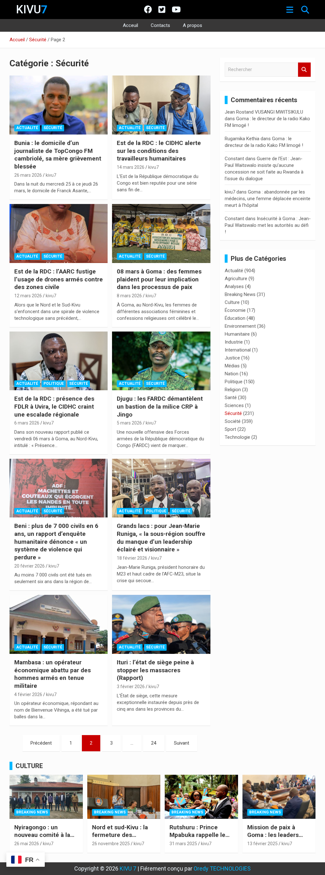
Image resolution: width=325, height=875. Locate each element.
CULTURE (29, 766)
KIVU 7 (128, 868)
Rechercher (304, 69)
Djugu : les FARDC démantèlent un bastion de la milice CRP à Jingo (160, 406)
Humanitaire (237, 334)
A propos (192, 25)
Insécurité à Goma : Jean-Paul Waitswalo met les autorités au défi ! (268, 225)
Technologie (237, 437)
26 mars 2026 (28, 175)
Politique (53, 383)
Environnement (240, 326)
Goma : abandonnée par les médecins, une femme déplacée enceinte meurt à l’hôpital (267, 198)
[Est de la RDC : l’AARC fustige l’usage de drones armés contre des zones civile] (58, 233)
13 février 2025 (262, 843)
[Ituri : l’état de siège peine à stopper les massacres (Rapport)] (161, 624)
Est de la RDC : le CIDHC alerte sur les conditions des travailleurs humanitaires (159, 150)
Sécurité (52, 128)
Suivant (181, 743)
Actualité (27, 128)
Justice (232, 358)
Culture (232, 302)
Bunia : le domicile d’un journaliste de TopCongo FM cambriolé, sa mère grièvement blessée (57, 154)
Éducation (235, 318)
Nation (231, 374)
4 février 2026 (28, 694)
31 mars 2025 (183, 843)
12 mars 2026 (28, 295)
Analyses (234, 286)
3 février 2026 (131, 686)
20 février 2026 (29, 566)
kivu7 (51, 175)
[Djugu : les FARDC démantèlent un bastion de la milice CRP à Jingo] (161, 361)
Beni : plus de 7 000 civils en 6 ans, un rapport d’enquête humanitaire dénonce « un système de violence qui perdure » (56, 541)
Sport (230, 429)
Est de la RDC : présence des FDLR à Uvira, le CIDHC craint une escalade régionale (54, 406)
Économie (235, 310)
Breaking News (240, 294)
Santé (231, 397)
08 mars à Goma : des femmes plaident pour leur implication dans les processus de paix (159, 279)
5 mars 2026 (129, 422)
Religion (233, 389)
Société (233, 421)
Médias (232, 366)
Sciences (234, 405)
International (238, 350)
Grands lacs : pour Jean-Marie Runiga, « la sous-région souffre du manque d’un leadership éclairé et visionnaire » (161, 537)
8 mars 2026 (129, 295)
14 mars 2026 (130, 167)
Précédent (41, 743)
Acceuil (130, 25)
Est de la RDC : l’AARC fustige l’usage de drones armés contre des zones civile (58, 279)
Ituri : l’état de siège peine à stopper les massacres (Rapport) (155, 670)
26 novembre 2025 (111, 843)
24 (153, 743)
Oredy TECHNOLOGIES (222, 868)
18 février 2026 (132, 558)
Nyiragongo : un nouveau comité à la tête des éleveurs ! (42, 835)
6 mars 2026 (26, 422)
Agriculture (236, 278)
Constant (234, 158)
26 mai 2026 (26, 843)
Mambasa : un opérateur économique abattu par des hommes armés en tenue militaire (52, 674)
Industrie (234, 342)
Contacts (160, 25)
